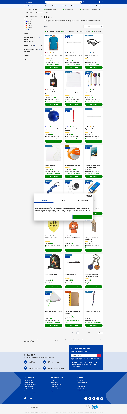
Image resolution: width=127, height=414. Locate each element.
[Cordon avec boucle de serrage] (74, 116)
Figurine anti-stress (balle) (53, 129)
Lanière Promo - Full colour (93, 311)
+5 (73, 52)
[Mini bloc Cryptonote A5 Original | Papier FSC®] (94, 153)
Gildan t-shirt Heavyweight (53, 55)
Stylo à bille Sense (70, 274)
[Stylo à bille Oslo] (94, 79)
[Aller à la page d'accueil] (28, 2)
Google (86, 359)
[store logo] (43, 398)
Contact (52, 380)
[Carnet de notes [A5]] (53, 153)
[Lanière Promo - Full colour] (94, 299)
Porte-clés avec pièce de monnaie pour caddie (92, 275)
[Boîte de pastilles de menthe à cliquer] (74, 188)
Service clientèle (54, 382)
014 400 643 (88, 2)
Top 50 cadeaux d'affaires (30, 393)
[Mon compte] (99, 2)
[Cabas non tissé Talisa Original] (53, 79)
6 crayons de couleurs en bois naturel (92, 238)
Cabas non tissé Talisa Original (52, 93)
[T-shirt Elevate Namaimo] (74, 225)
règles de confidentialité (95, 358)
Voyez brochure (27, 391)
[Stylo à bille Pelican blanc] (94, 116)
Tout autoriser (82, 217)
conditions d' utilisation (78, 359)
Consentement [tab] (43, 200)
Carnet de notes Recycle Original (72, 312)
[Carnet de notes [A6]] (74, 79)
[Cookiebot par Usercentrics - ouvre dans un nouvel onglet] (86, 196)
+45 (53, 52)
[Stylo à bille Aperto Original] (74, 42)
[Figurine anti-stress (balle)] (53, 116)
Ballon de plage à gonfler (72, 165)
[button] (41, 16)
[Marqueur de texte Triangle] (53, 299)
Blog (52, 391)
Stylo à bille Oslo (90, 92)
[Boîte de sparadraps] (94, 188)
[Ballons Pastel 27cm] (53, 225)
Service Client (94, 9)
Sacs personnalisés (28, 386)
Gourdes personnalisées (29, 388)
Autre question (54, 386)
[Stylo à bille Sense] (74, 262)
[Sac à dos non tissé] (53, 262)
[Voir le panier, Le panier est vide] (102, 2)
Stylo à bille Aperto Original (73, 55)
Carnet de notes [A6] (71, 92)
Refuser (63, 217)
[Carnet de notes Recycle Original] (74, 299)
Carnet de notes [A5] (51, 165)
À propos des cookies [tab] (83, 200)
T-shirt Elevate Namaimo (72, 238)
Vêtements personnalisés (30, 384)
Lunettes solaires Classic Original (92, 56)
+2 (53, 126)
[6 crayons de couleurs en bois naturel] (94, 225)
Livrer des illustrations (56, 388)
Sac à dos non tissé (51, 274)
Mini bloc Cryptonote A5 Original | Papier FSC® (92, 166)
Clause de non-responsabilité (96, 412)
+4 (93, 89)
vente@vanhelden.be (82, 382)
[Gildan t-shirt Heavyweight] (53, 42)
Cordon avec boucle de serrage (72, 129)
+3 (73, 126)
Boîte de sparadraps (91, 201)
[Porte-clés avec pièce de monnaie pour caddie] (94, 262)
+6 (53, 89)
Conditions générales (61, 412)
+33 (53, 235)
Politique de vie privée (72, 412)
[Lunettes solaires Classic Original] (94, 42)
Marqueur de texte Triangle (53, 311)
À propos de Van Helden (56, 384)
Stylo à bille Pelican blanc (93, 129)
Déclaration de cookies (83, 412)
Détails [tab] (63, 200)
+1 (73, 272)
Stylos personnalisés (28, 382)
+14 (73, 235)
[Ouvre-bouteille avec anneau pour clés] (53, 188)
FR (101, 9)
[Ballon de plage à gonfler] (74, 153)
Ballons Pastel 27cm (51, 238)
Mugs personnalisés (28, 380)
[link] (68, 332)
